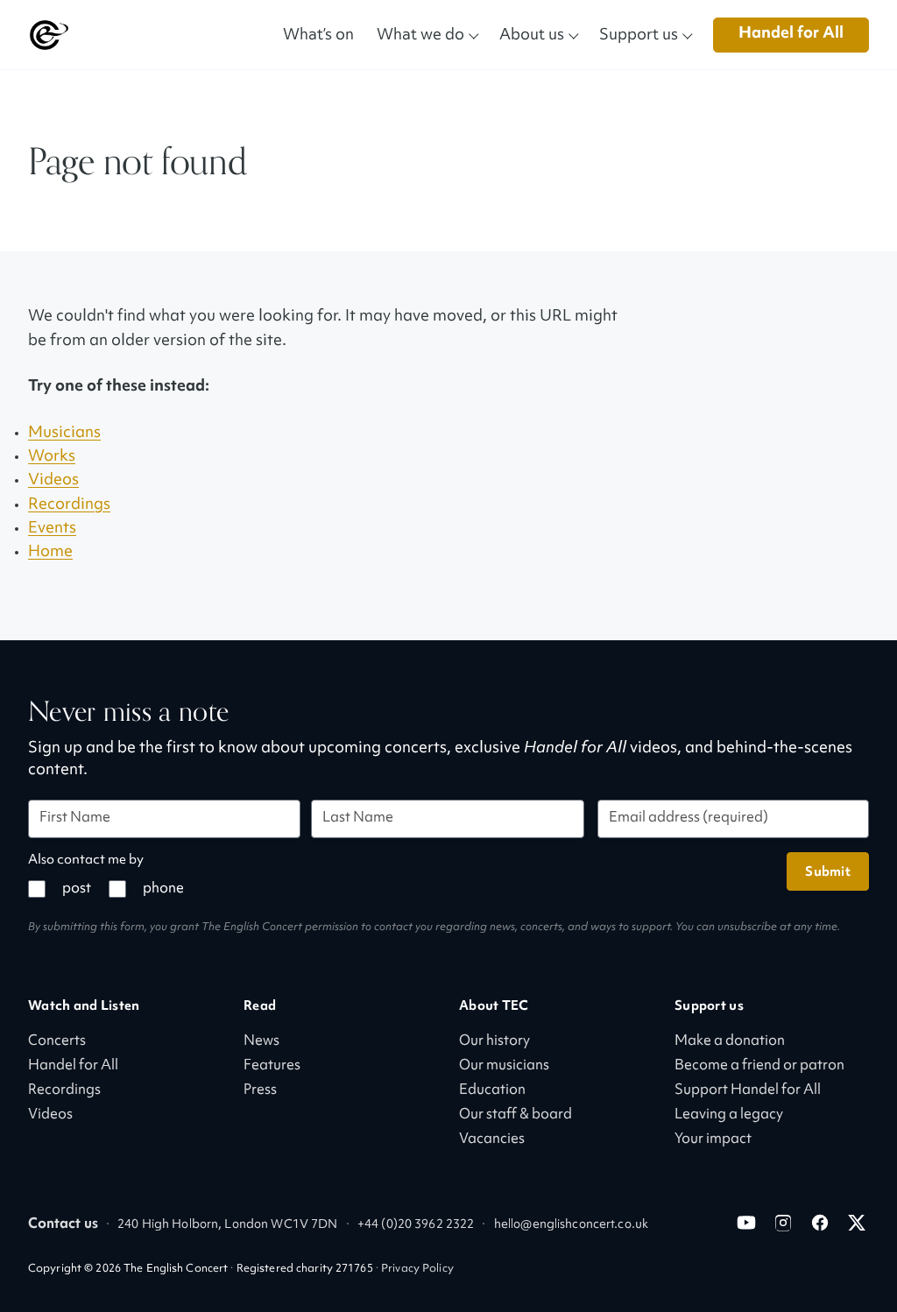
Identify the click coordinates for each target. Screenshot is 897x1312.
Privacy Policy (417, 1269)
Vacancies (492, 1139)
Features (272, 1066)
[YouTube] (746, 1222)
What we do (420, 34)
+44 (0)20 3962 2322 (415, 1225)
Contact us (63, 1224)
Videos (53, 480)
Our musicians (504, 1066)
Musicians (64, 433)
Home (50, 552)
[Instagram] (783, 1222)
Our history (494, 1041)
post (76, 889)
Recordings (69, 504)
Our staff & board (515, 1115)
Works (51, 456)
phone (163, 889)
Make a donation (730, 1041)
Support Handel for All (748, 1090)
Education (492, 1090)
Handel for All (791, 33)
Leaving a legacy (729, 1115)
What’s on (318, 34)
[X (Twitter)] (856, 1222)
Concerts (57, 1041)
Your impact (713, 1139)
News (261, 1041)
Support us (638, 34)
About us (531, 34)
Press (260, 1090)
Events (52, 528)
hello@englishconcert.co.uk (571, 1225)
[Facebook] (820, 1222)
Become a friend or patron (759, 1066)
